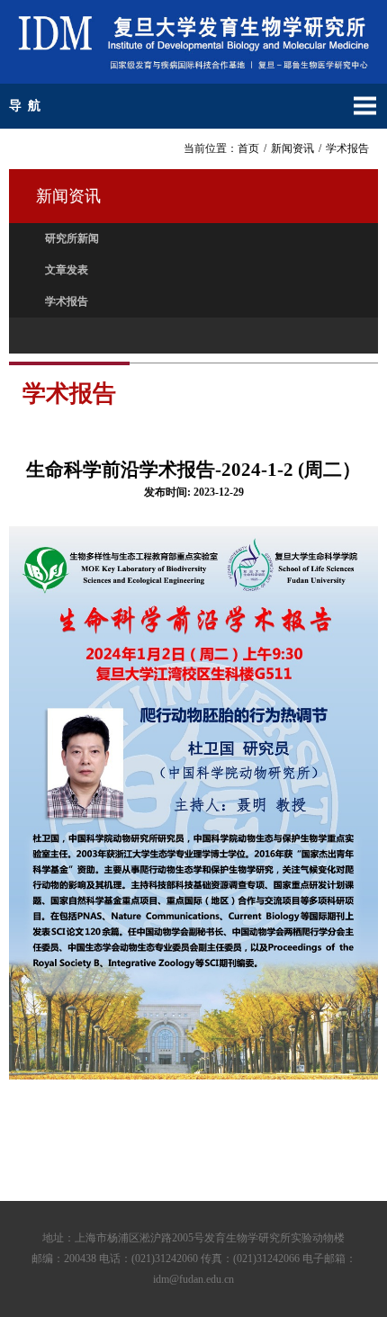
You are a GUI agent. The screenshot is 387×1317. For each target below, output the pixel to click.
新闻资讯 (292, 148)
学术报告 (347, 148)
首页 (248, 148)
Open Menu (364, 106)
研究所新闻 (72, 238)
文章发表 (66, 270)
